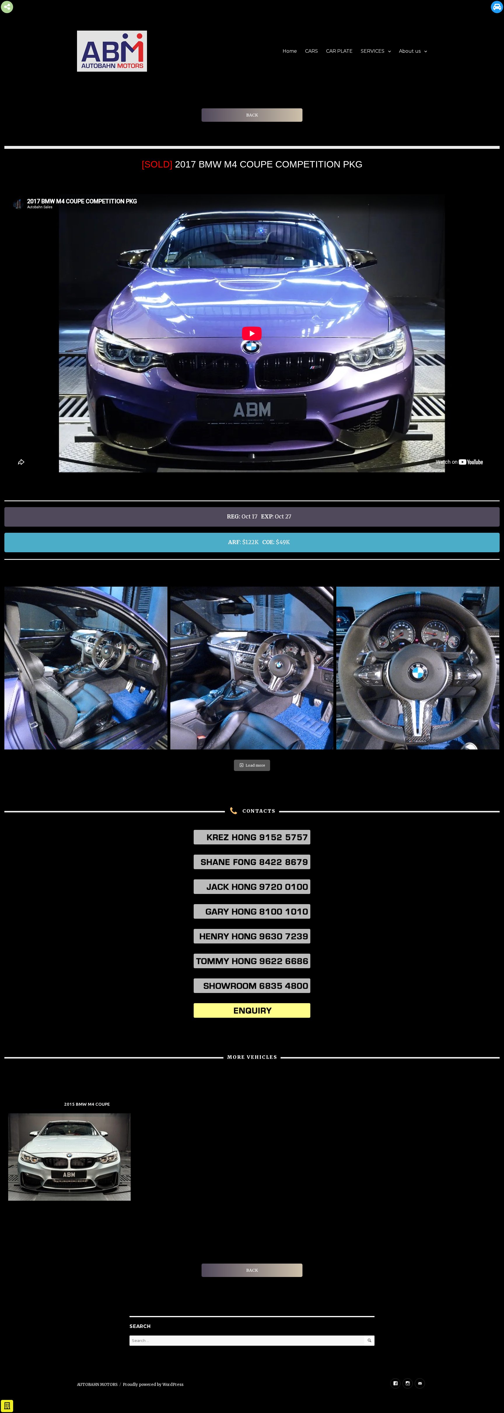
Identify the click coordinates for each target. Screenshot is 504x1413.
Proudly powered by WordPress (153, 1384)
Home (290, 51)
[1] (85, 668)
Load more (255, 765)
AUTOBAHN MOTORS (97, 1384)
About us (410, 51)
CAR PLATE (339, 51)
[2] (251, 668)
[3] (417, 668)
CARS (311, 51)
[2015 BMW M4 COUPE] (87, 1152)
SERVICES (372, 51)
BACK (252, 115)
